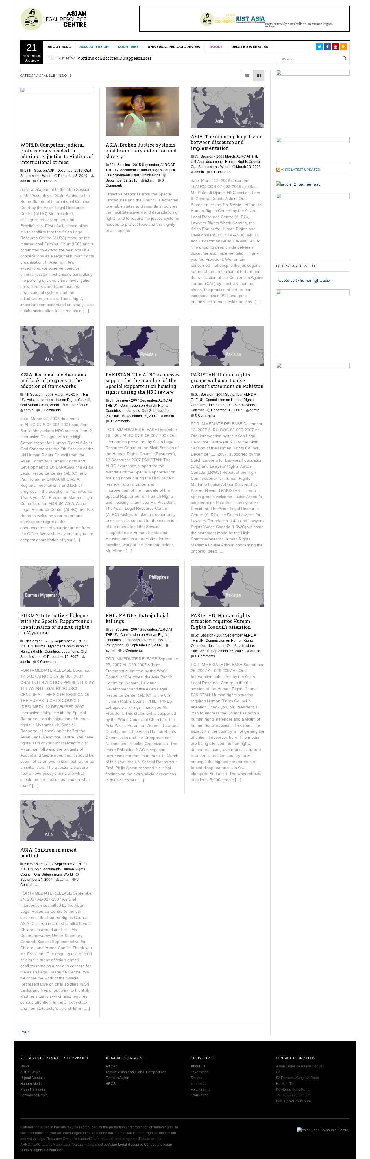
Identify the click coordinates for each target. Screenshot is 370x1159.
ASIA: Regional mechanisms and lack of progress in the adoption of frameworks (53, 380)
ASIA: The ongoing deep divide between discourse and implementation (226, 142)
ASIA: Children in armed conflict (48, 852)
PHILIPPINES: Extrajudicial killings (137, 618)
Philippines (114, 645)
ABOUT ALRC (59, 47)
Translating (199, 1095)
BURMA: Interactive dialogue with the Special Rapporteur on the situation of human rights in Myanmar (56, 624)
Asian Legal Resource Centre (131, 1145)
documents (129, 170)
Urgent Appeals (32, 1078)
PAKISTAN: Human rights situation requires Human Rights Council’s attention (221, 621)
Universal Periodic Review (174, 47)
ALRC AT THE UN (94, 47)
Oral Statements (118, 175)
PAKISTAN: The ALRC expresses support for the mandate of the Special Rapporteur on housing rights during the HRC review (142, 383)
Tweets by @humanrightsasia (303, 280)
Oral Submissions (146, 175)
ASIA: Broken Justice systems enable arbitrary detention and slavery (141, 150)
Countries (128, 47)
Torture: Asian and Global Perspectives (136, 1072)
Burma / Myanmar (48, 646)
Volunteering (201, 1089)
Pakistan (112, 416)
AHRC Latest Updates (300, 169)
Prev (24, 1032)
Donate (196, 1078)
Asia (200, 162)
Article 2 (112, 1066)
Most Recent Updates (32, 52)
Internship (198, 1084)
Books (216, 47)
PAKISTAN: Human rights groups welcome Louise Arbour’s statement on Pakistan (227, 380)
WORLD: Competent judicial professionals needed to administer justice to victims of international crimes (56, 153)
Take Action (200, 1072)
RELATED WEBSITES (250, 47)
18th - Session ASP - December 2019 (53, 171)
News (24, 1066)
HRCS (111, 1084)
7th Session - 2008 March (215, 156)
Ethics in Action (117, 1078)
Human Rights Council (157, 170)
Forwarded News (33, 1095)
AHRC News (30, 1072)
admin (25, 181)
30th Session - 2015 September (134, 165)
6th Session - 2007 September (133, 400)
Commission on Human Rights (144, 406)
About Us (198, 1066)
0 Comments (47, 181)
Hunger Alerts (31, 1084)
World (46, 176)
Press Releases (32, 1089)
